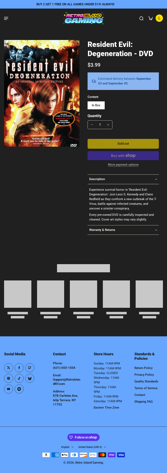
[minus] (92, 125)
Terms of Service (145, 388)
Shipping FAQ (143, 401)
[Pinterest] (29, 367)
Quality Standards (146, 381)
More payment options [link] (123, 164)
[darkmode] (159, 18)
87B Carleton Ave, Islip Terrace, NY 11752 (65, 400)
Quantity (94, 116)
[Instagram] (8, 378)
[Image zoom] (41, 93)
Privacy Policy (144, 375)
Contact (139, 395)
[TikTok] (19, 378)
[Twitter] (8, 367)
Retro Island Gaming (89, 462)
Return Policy (143, 368)
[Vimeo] (19, 388)
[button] (123, 143)
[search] (141, 18)
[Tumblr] (29, 378)
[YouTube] (8, 388)
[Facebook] (19, 367)
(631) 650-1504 (64, 368)
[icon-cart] (150, 18)
